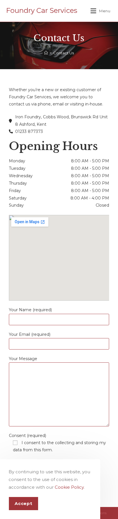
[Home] (46, 53)
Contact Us (63, 53)
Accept (23, 503)
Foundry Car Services (41, 10)
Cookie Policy (69, 487)
